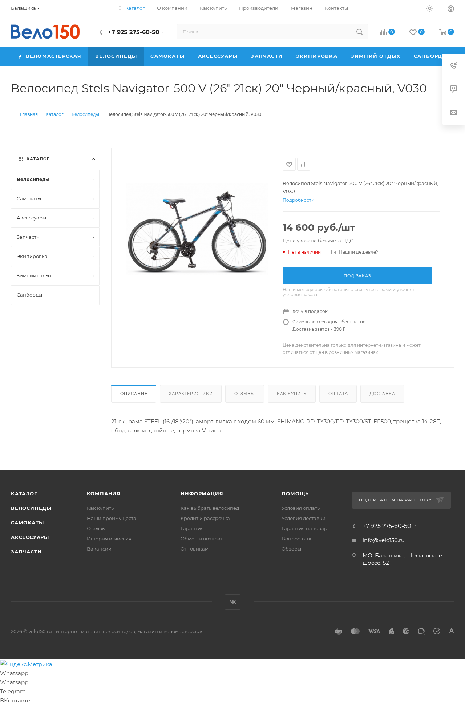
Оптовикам (195, 549)
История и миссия (109, 538)
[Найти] (359, 31)
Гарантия (192, 528)
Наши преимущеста (111, 518)
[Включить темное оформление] (429, 8)
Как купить (292, 393)
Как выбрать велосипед (210, 508)
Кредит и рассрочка (205, 518)
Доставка (382, 393)
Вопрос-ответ (298, 538)
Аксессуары (30, 537)
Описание (133, 393)
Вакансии (99, 549)
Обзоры (291, 549)
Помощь (295, 493)
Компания (104, 493)
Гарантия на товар (304, 528)
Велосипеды (31, 508)
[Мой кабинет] (451, 9)
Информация (202, 493)
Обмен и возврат (202, 538)
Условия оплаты (301, 508)
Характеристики (191, 393)
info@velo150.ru (384, 540)
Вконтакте (232, 602)
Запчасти (26, 552)
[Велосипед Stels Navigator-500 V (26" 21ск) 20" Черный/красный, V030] (197, 229)
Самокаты (27, 522)
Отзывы (244, 393)
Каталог (24, 493)
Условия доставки (304, 518)
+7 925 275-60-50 (132, 32)
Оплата (338, 393)
